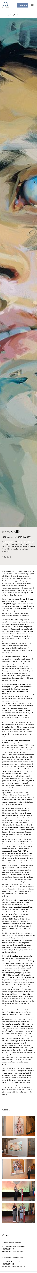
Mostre (5, 15)
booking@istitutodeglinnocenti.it (13, 1266)
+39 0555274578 (8, 1249)
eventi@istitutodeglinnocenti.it (13, 1251)
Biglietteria (23, 5)
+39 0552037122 (8, 1264)
